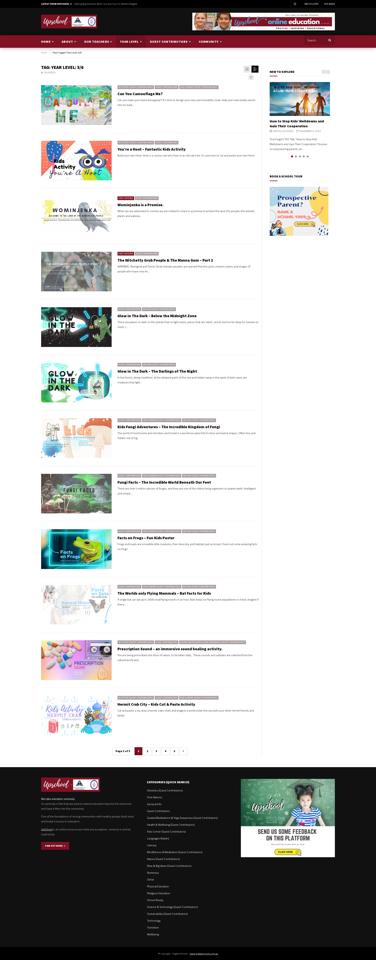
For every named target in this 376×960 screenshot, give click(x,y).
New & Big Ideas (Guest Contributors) (169, 866)
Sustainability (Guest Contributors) (167, 914)
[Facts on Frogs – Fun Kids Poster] (76, 549)
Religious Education (158, 893)
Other (150, 879)
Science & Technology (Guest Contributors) (172, 907)
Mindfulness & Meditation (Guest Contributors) (174, 852)
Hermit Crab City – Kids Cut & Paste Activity (156, 704)
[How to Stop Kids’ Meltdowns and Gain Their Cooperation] (300, 99)
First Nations (125, 198)
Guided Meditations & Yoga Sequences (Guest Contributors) (212, 642)
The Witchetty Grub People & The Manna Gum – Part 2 (165, 260)
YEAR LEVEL (129, 41)
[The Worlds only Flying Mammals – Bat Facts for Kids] (76, 605)
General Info (154, 804)
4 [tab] (304, 156)
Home (44, 52)
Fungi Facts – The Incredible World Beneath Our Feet (164, 482)
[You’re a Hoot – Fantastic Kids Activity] (76, 161)
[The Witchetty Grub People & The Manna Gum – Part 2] (76, 272)
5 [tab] (308, 156)
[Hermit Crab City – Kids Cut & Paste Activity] (76, 716)
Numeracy (153, 873)
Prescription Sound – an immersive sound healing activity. (170, 648)
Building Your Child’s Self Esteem (91, 4)
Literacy (151, 845)
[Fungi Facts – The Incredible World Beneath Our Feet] (76, 494)
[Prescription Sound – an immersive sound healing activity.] (76, 660)
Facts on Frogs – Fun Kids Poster (146, 537)
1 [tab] (292, 156)
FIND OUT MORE (54, 845)
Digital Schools (283, 131)
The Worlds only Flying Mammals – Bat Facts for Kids (164, 593)
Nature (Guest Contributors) (159, 309)
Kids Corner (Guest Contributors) (199, 87)
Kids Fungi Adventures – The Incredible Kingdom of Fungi (169, 426)
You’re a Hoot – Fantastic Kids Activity (152, 149)
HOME (46, 41)
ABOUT (67, 41)
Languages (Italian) (158, 838)
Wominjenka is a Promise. (141, 204)
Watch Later (311, 3)
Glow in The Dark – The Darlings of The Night (157, 371)
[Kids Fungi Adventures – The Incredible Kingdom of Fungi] (76, 438)
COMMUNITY (209, 41)
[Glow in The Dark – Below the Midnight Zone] (76, 327)
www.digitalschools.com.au (204, 953)
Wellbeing (153, 934)
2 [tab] (296, 156)
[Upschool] (69, 21)
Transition (153, 927)
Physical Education (158, 886)
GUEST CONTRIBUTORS (169, 41)
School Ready (155, 900)
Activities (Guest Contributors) (135, 87)
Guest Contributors (166, 87)
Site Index (329, 3)
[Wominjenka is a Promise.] (76, 216)
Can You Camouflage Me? (140, 93)
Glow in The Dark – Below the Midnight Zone (157, 315)
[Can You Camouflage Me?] (76, 105)
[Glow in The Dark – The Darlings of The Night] (76, 383)
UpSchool (46, 829)
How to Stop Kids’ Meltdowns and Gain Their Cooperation (297, 123)
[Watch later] (295, 4)
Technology (154, 920)
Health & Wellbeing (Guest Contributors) (171, 825)
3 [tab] (300, 156)
